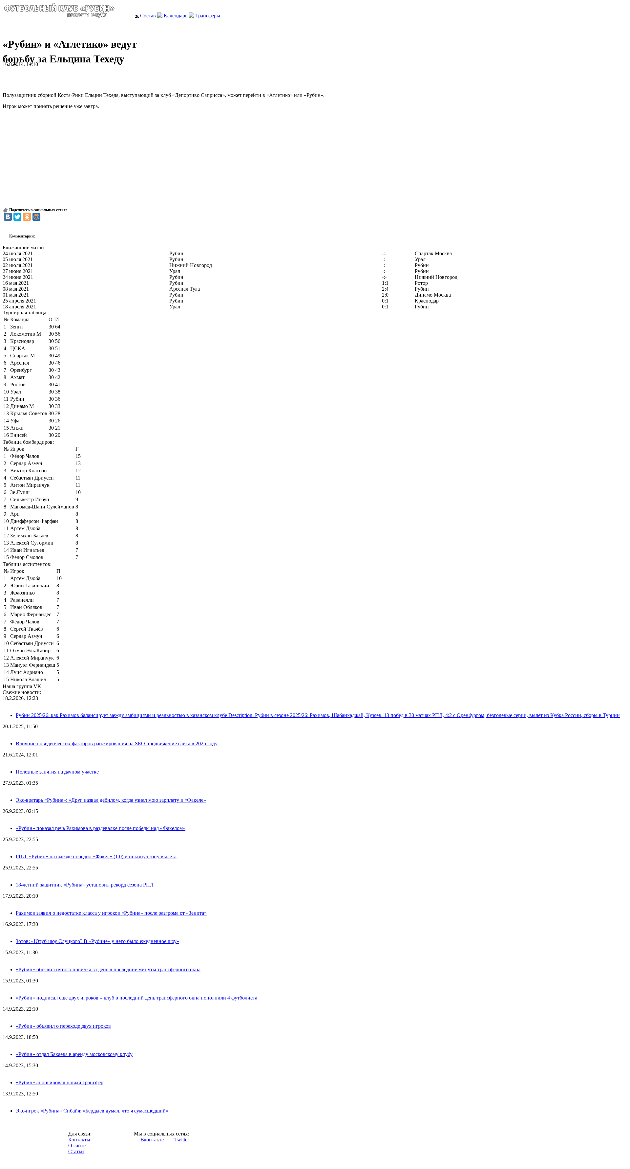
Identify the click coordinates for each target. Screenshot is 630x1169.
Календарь (174, 15)
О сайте (77, 1145)
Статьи (76, 1151)
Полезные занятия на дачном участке (57, 772)
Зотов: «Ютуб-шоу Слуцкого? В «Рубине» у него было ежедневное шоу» (97, 941)
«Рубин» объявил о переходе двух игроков (63, 1026)
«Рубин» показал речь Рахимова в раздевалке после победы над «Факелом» (100, 828)
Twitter (181, 1139)
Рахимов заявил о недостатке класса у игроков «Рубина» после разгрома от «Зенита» (111, 913)
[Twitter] (17, 217)
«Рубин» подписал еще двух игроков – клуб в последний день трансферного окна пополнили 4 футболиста (136, 997)
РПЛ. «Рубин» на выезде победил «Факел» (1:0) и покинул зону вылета (96, 856)
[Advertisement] (79, 77)
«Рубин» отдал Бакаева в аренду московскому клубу (74, 1054)
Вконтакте (152, 1139)
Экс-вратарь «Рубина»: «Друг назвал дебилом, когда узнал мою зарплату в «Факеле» (111, 800)
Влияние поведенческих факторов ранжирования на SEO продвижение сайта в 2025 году (117, 743)
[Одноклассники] (27, 217)
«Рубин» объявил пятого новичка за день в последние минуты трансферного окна (108, 969)
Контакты (79, 1139)
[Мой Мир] (36, 217)
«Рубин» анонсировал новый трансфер (59, 1082)
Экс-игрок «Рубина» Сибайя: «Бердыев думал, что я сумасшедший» (92, 1110)
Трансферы (207, 15)
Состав (147, 15)
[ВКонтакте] (8, 217)
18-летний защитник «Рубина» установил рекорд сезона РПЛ (85, 885)
